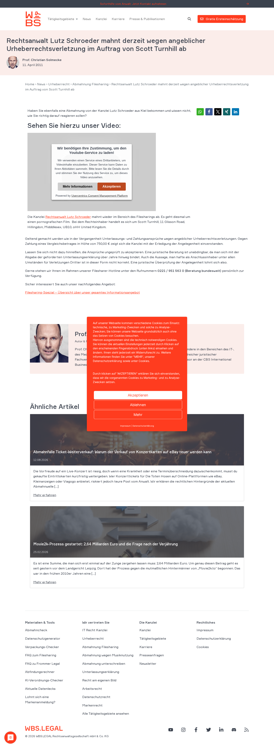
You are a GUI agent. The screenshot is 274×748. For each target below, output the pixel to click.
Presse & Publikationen (147, 19)
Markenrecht (92, 705)
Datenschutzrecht (96, 697)
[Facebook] (196, 730)
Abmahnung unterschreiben (103, 664)
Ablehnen (138, 405)
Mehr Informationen (77, 186)
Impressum (205, 630)
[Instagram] (183, 730)
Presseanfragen (151, 655)
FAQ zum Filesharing (40, 655)
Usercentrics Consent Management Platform (99, 195)
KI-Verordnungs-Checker (44, 680)
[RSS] (246, 730)
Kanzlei (101, 19)
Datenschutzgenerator (42, 638)
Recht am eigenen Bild (99, 680)
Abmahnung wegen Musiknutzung (107, 655)
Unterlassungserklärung (100, 672)
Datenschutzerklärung (214, 638)
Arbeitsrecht (92, 689)
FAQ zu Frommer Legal (42, 664)
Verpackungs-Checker (42, 647)
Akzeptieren (111, 186)
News (87, 19)
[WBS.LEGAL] (33, 19)
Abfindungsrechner (40, 672)
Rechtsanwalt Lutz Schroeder (68, 217)
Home (29, 84)
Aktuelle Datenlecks (40, 689)
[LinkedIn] (221, 730)
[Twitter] (208, 730)
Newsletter (147, 664)
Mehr (138, 415)
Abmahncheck (36, 630)
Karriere (118, 19)
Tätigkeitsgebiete (61, 19)
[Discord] (233, 730)
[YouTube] (170, 730)
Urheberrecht (59, 84)
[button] (200, 111)
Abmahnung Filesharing (90, 84)
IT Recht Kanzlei (94, 630)
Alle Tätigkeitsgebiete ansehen (105, 713)
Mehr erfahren (44, 495)
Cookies (203, 647)
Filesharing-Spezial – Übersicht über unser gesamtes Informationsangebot (82, 292)
